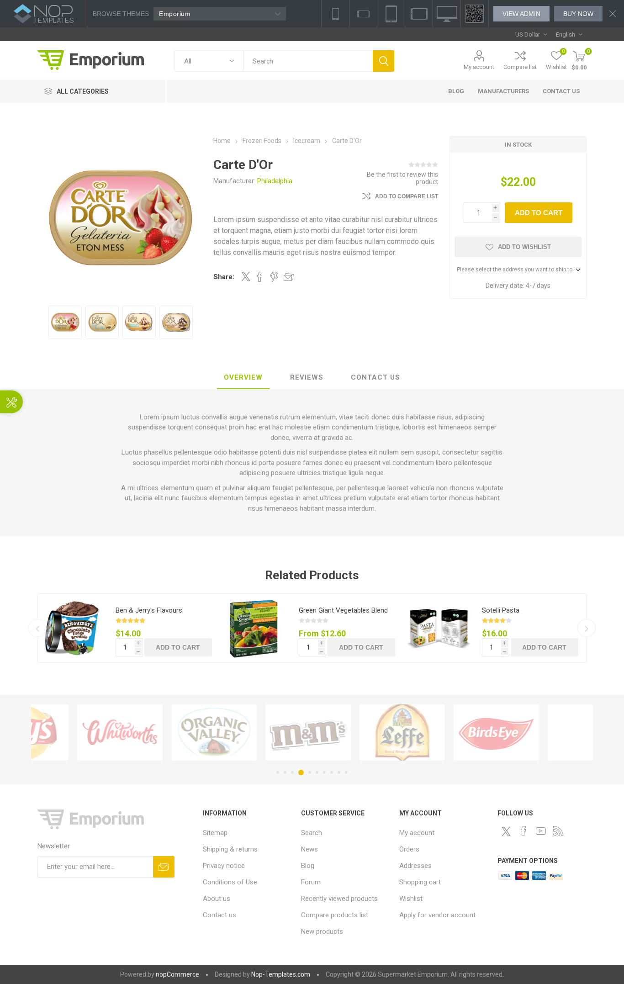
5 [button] (309, 772)
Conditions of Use (230, 882)
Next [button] (586, 628)
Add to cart (538, 213)
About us (216, 898)
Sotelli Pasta (500, 610)
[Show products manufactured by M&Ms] (266, 732)
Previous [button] (37, 628)
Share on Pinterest (274, 277)
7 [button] (324, 772)
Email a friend (289, 277)
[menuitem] (247, 833)
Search (383, 61)
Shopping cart (420, 882)
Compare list (520, 66)
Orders (409, 849)
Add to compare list (406, 196)
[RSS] (558, 831)
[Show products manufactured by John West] (548, 732)
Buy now (578, 13)
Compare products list (334, 915)
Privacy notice (224, 866)
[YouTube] (541, 831)
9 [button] (339, 772)
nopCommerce (177, 974)
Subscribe (164, 867)
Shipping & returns (230, 849)
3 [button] (292, 772)
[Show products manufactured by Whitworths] (78, 732)
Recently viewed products (339, 898)
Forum (311, 882)
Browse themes (121, 13)
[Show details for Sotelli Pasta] (438, 628)
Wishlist (411, 898)
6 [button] (317, 772)
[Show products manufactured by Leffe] (360, 732)
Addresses (415, 866)
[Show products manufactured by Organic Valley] (172, 732)
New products (322, 931)
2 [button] (285, 772)
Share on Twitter (245, 276)
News (309, 849)
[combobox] (308, 61)
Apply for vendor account (437, 915)
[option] (65, 322)
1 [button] (277, 772)
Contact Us (375, 377)
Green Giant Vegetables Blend (343, 610)
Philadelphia (274, 181)
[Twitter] (506, 831)
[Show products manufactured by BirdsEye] (454, 732)
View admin (521, 13)
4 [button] (301, 772)
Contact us (219, 915)
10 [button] (346, 772)
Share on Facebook (260, 277)
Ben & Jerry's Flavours (149, 610)
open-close (11, 402)
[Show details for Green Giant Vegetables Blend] (255, 628)
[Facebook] (523, 831)
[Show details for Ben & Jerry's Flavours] (72, 628)
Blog (307, 866)
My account (479, 66)
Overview (243, 377)
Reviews (306, 377)
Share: (223, 277)
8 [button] (331, 772)
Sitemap (215, 833)
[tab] (243, 377)
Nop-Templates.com (280, 974)
